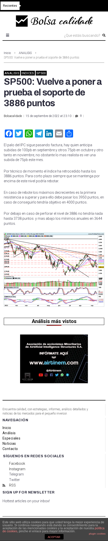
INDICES (28, 73)
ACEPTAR (54, 537)
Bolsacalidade (13, 116)
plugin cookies (97, 533)
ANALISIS (25, 53)
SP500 (41, 73)
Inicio (7, 53)
